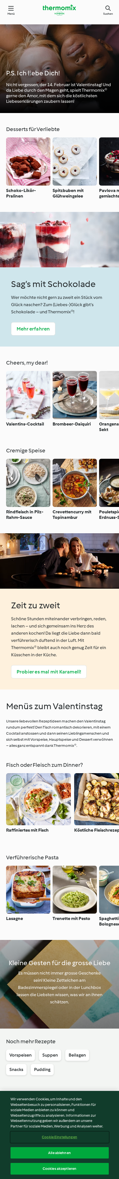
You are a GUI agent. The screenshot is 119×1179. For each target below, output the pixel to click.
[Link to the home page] (59, 10)
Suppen (50, 1055)
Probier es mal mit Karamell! (49, 672)
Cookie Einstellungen (59, 1137)
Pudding (42, 1069)
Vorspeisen (20, 1055)
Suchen (108, 14)
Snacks (16, 1069)
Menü (11, 14)
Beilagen (77, 1055)
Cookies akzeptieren (59, 1169)
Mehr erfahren (33, 329)
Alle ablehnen (59, 1153)
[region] (59, 1135)
